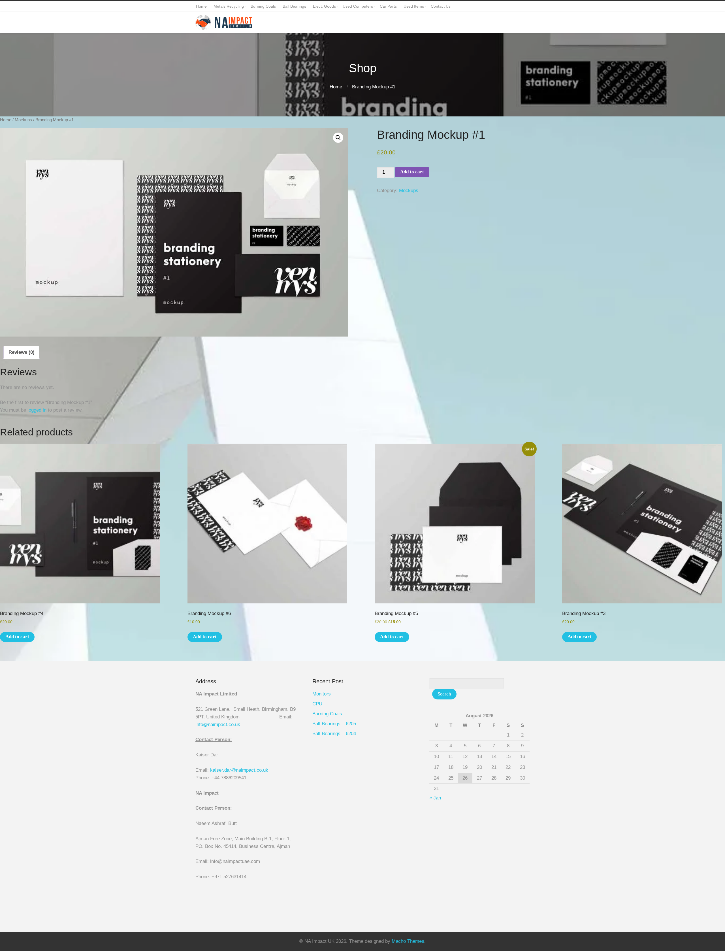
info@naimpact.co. (215, 724)
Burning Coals (327, 713)
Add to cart (412, 172)
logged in (36, 410)
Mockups (23, 119)
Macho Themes (408, 941)
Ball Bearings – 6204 (334, 733)
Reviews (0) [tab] (21, 352)
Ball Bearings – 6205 (334, 723)
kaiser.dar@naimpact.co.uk (240, 770)
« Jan (435, 798)
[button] (338, 138)
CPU (317, 704)
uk (237, 724)
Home (336, 87)
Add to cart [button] (17, 636)
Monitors (321, 694)
